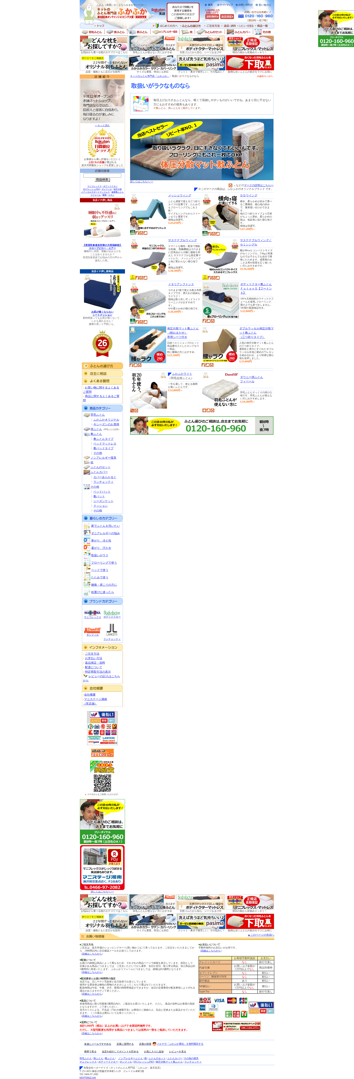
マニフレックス (94, 186)
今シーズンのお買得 (106, 424)
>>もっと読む (102, 125)
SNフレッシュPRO (91, 189)
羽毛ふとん (98, 414)
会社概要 (90, 694)
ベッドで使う (99, 570)
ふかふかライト (182, 373)
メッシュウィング (179, 195)
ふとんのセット (101, 467)
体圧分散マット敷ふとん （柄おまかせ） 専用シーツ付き (183, 333)
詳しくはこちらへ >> (102, 891)
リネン (111, 195)
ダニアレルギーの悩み (105, 533)
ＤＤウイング (248, 195)
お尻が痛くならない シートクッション (102, 313)
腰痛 (104, 195)
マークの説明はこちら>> (258, 185)
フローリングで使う (104, 562)
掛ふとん (96, 429)
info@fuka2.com (87, 1077)
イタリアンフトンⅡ (181, 284)
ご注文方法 (92, 653)
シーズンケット (103, 501)
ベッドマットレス (104, 443)
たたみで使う (99, 577)
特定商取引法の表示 (98, 671)
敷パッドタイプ (103, 448)
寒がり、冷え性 (101, 540)
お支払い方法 (93, 658)
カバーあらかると (104, 477)
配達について (93, 667)
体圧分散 (117, 189)
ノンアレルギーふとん (130, 1058)
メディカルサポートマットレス (95, 192)
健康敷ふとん (117, 192)
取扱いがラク (99, 555)
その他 (97, 453)
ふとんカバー (99, 472)
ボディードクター (108, 1061)
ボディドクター (110, 186)
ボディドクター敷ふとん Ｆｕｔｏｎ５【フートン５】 (256, 288)
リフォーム (96, 195)
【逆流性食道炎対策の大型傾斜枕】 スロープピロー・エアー (102, 247)
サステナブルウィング (182, 240)
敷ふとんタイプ (103, 438)
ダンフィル (107, 189)
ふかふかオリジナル (106, 419)
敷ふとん (96, 434)
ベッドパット (102, 491)
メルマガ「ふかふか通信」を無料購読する (180, 1044)
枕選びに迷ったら (102, 592)
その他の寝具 (191, 1058)
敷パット (99, 496)
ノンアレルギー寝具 (103, 457)
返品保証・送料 (95, 662)
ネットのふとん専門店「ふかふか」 (149, 76)
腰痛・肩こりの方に (104, 584)
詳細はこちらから (92, 953)
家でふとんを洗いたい (105, 525)
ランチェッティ (103, 481)
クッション (100, 505)
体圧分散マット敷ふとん (169, 1061)
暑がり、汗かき (101, 548)
